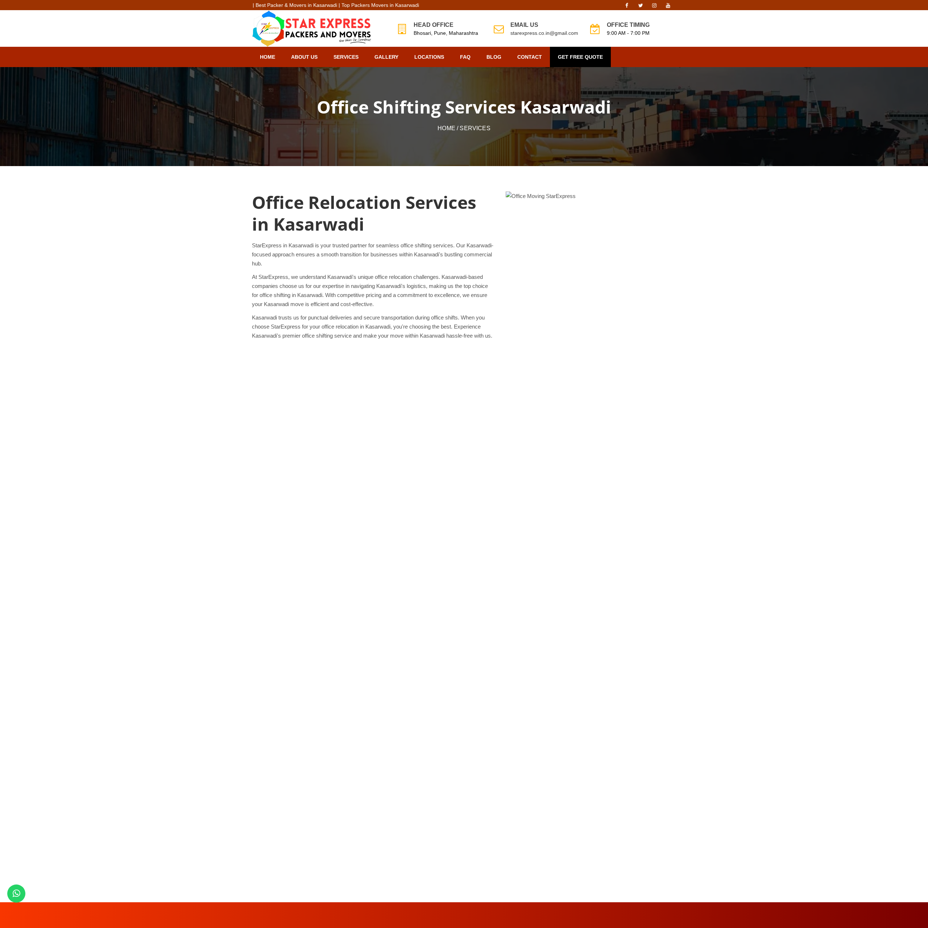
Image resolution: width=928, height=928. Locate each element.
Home (267, 57)
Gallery (386, 57)
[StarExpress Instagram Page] (654, 7)
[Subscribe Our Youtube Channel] (668, 7)
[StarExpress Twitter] (640, 7)
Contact (529, 57)
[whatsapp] (16, 893)
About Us (304, 57)
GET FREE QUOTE (580, 57)
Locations (429, 57)
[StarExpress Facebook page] (626, 7)
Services (346, 57)
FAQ (465, 57)
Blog (493, 57)
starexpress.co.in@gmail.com (544, 33)
